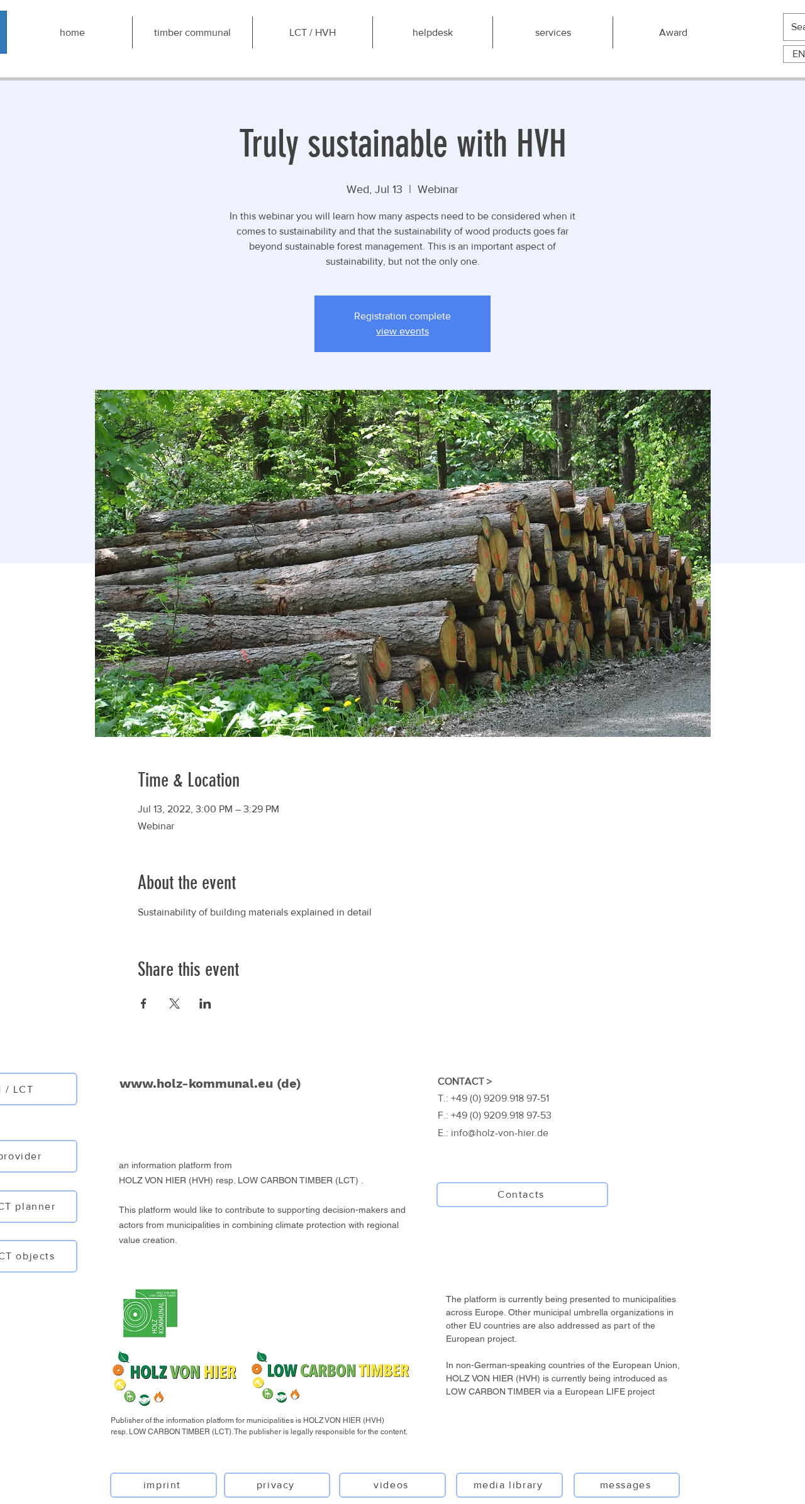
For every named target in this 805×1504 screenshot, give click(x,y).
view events (402, 331)
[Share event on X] (174, 1003)
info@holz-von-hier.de (499, 1132)
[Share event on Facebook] (144, 1003)
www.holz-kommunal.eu (196, 1083)
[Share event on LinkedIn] (205, 1003)
